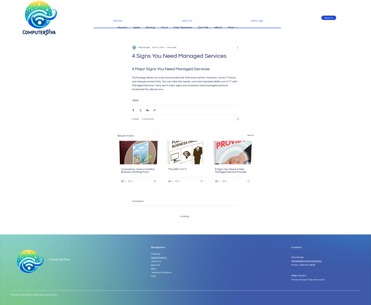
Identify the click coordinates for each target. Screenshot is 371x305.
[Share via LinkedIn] (147, 110)
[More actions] (237, 47)
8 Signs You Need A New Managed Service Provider (231, 170)
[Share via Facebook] (133, 110)
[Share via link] (154, 110)
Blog (153, 266)
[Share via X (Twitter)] (140, 110)
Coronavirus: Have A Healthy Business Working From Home (138, 170)
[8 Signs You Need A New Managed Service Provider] (232, 152)
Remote (155, 262)
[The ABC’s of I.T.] (186, 152)
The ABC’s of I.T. (177, 169)
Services (155, 251)
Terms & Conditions (161, 270)
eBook (135, 100)
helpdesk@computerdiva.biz (306, 258)
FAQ (153, 273)
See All (250, 135)
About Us (156, 259)
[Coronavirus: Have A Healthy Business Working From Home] (138, 152)
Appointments (159, 255)
